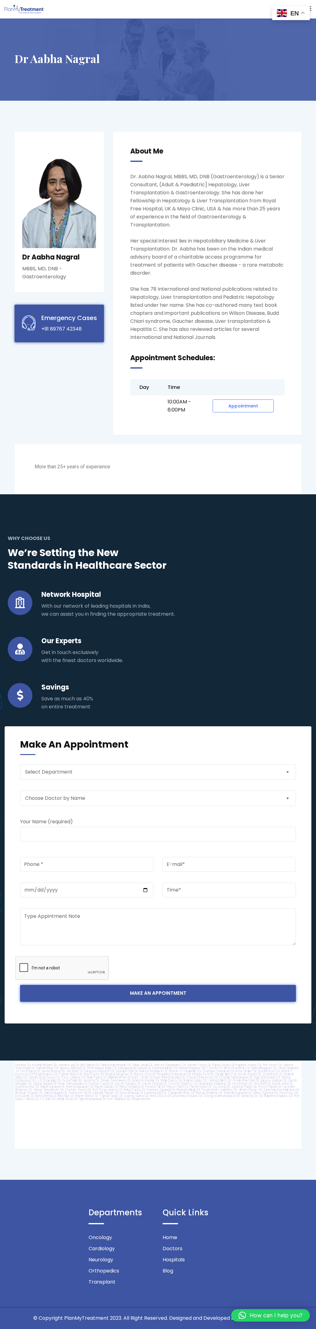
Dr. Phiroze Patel (173, 1086)
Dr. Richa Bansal (41, 1096)
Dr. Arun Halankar (114, 1099)
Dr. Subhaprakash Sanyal (130, 1068)
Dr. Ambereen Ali (75, 1093)
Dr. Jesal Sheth (268, 1074)
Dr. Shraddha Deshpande (169, 1074)
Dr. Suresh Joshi (278, 1083)
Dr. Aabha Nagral (51, 1093)
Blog (168, 1270)
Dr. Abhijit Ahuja (63, 1099)
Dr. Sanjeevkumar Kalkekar (277, 1089)
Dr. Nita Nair (61, 1096)
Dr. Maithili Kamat (115, 1077)
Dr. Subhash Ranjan (101, 1093)
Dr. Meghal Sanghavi (114, 1074)
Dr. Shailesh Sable (190, 1080)
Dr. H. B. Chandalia (44, 1080)
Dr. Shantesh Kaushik (141, 1080)
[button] (270, 1315)
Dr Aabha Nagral (41, 1117)
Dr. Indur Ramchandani (165, 1077)
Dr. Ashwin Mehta (138, 1099)
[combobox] (158, 772)
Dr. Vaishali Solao (42, 1068)
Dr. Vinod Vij (86, 1080)
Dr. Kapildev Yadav (244, 1065)
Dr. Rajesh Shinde (82, 1096)
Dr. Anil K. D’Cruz (156, 1096)
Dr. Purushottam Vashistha (215, 1089)
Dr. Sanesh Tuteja (194, 1065)
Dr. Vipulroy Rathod (68, 1068)
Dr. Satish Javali (138, 1065)
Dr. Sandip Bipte (221, 1074)
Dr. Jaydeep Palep (239, 1086)
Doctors (20, 1065)
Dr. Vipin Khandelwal (88, 1099)
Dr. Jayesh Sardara (123, 1083)
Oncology (100, 1237)
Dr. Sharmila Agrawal (233, 1093)
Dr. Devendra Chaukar (183, 1096)
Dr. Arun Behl (258, 1083)
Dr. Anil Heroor (268, 1065)
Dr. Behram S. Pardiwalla (180, 1071)
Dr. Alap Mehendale (263, 1077)
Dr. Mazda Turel (199, 1074)
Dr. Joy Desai (217, 1086)
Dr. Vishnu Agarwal (261, 1093)
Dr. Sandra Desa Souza (40, 1077)
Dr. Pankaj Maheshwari (111, 1065)
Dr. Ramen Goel (140, 1074)
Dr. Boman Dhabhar (205, 1093)
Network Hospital (71, 594)
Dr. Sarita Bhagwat (259, 1068)
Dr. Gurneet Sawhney (178, 1083)
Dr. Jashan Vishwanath (44, 1089)
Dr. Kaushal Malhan (160, 1068)
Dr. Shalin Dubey (166, 1080)
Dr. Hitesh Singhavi (285, 1068)
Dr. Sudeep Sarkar (132, 1096)
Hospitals (174, 1259)
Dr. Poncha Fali (150, 1086)
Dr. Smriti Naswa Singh (97, 1068)
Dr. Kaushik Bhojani (40, 1065)
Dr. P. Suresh (210, 1068)
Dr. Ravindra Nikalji (184, 1089)
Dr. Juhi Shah (70, 1071)
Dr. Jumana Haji (64, 1065)
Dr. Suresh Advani (245, 1074)
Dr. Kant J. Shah (138, 1077)
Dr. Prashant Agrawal (156, 1089)
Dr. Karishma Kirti (151, 1093)
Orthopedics (104, 1270)
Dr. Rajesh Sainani (102, 1086)
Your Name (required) (46, 821)
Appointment (243, 406)
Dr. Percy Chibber (69, 1077)
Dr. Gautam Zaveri (73, 1089)
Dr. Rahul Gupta (130, 1089)
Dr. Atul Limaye (237, 1083)
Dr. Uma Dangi (25, 1071)
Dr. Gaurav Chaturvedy (197, 1077)
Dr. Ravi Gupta (89, 1074)
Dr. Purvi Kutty (284, 1093)
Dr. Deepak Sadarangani (231, 1077)
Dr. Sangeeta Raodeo (95, 1071)
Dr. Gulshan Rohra (66, 1074)
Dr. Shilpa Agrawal (48, 1086)
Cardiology (102, 1248)
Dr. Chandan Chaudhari (213, 1071)
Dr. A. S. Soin (43, 1099)
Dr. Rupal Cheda (219, 1065)
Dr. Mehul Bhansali (127, 1093)
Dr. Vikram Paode (246, 1089)
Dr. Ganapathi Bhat (176, 1093)
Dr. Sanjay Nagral (40, 1083)
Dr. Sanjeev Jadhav (269, 1080)
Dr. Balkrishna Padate (274, 1096)
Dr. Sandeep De (247, 1096)
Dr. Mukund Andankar (149, 1071)
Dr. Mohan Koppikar (187, 1068)
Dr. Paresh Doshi (196, 1086)
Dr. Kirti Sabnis (85, 1065)
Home (170, 1237)
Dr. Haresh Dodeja (150, 1083)
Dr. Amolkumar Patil (241, 1080)
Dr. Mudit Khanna (41, 1074)
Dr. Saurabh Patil (122, 1071)
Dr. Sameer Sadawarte (165, 1065)
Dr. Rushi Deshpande (75, 1086)
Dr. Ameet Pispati (265, 1086)
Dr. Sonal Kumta (264, 1071)
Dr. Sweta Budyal (48, 1071)
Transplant (102, 1281)
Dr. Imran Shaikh (241, 1071)
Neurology (101, 1259)
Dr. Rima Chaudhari (232, 1068)
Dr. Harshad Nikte (215, 1080)
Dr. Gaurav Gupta (97, 1083)
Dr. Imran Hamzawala (68, 1083)
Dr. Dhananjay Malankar (210, 1083)
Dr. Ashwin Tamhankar (111, 1080)
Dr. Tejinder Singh (107, 1096)
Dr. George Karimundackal (217, 1096)
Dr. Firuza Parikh (68, 1080)
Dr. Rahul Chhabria (127, 1086)
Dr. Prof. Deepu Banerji (103, 1089)
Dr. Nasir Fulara (92, 1077)
